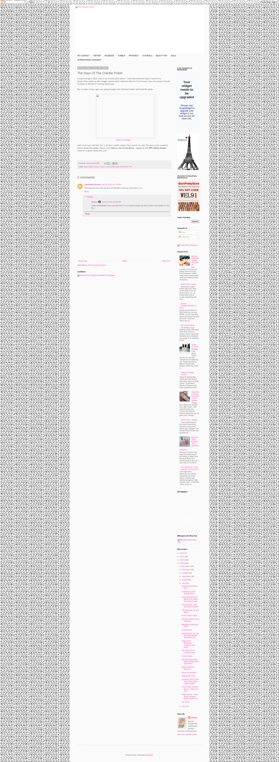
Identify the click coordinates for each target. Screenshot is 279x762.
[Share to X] (111, 163)
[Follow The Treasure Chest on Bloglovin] (188, 170)
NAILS (173, 56)
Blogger (150, 755)
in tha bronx (124, 167)
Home (124, 261)
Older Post (166, 261)
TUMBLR (121, 56)
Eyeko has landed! (189, 673)
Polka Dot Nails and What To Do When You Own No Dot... (190, 599)
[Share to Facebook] (113, 163)
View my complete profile (187, 734)
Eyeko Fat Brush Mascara (188, 668)
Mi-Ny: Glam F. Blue (189, 616)
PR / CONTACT (83, 56)
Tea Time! (185, 702)
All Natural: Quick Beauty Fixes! (188, 593)
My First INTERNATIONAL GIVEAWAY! (195, 260)
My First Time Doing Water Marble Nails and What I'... (190, 662)
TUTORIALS (147, 56)
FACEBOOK (109, 56)
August (185, 580)
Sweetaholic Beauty (92, 185)
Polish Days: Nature (189, 284)
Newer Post (82, 261)
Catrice (102, 167)
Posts (183, 232)
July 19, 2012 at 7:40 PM (111, 185)
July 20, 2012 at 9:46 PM (111, 202)
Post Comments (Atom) (97, 265)
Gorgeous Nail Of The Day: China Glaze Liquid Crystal (190, 681)
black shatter (88, 167)
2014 (182, 557)
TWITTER (97, 56)
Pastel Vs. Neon (195, 346)
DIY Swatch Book (188, 325)
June (184, 706)
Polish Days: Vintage (189, 420)
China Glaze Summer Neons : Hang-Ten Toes (190, 689)
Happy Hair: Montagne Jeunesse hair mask (188, 644)
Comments (185, 237)
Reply (86, 192)
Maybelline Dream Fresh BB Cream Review (195, 396)
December (186, 566)
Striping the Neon (188, 676)
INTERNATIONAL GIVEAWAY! (89, 60)
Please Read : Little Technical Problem (190, 606)
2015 (182, 553)
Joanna (89, 163)
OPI (130, 167)
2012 (182, 563)
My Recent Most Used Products (190, 620)
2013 (182, 560)
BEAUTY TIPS (161, 56)
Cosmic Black (187, 656)
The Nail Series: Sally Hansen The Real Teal (190, 468)
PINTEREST (134, 56)
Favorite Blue (187, 630)
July (184, 583)
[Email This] (105, 163)
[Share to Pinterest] (116, 163)
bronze (96, 167)
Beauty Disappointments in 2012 (187, 306)
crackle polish (110, 167)
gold (117, 167)
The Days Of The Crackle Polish (188, 652)
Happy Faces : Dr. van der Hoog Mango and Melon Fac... (190, 635)
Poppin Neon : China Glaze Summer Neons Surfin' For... (190, 697)
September (186, 576)
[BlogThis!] (108, 163)
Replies (90, 197)
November (186, 570)
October (185, 573)
